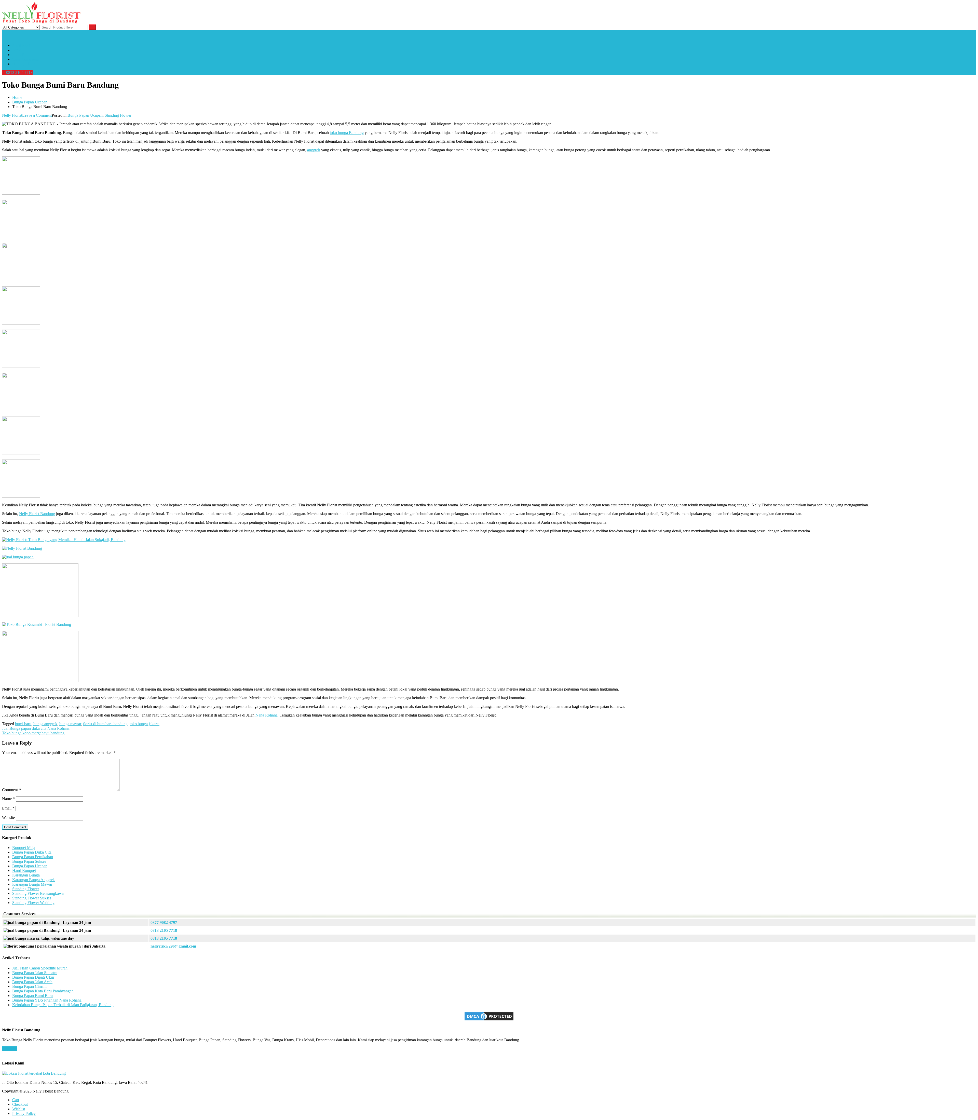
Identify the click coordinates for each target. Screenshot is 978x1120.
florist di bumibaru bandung (105, 724)
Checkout (20, 1104)
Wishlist (18, 1109)
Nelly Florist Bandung (37, 513)
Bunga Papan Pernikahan (32, 857)
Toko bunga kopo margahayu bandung (33, 733)
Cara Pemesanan (25, 59)
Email (8, 808)
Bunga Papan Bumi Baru (32, 995)
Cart (15, 1100)
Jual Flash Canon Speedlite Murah (39, 968)
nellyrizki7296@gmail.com (173, 946)
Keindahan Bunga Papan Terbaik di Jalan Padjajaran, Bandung (63, 1005)
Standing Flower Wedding (33, 902)
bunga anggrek (45, 724)
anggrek (313, 150)
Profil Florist (22, 45)
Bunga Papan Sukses (29, 861)
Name (8, 799)
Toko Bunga (22, 54)
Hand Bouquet (24, 870)
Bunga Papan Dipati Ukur (33, 977)
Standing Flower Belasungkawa (38, 893)
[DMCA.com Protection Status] (489, 1020)
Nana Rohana (266, 715)
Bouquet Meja (23, 847)
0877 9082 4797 (164, 922)
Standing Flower (118, 115)
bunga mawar (70, 724)
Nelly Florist (12, 115)
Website (8, 817)
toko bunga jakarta (144, 724)
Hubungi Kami (24, 64)
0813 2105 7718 (19, 72)
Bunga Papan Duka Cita (31, 852)
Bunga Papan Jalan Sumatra (34, 972)
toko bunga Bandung (347, 132)
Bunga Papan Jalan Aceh (32, 982)
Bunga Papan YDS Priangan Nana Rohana (47, 1000)
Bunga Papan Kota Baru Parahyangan (43, 991)
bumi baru (23, 724)
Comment (11, 790)
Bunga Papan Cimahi (29, 986)
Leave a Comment (37, 115)
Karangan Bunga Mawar (32, 884)
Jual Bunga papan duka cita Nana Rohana (36, 728)
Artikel (17, 50)
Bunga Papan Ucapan (85, 115)
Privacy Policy (24, 1113)
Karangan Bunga (26, 875)
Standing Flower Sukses (31, 898)
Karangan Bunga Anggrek (33, 880)
